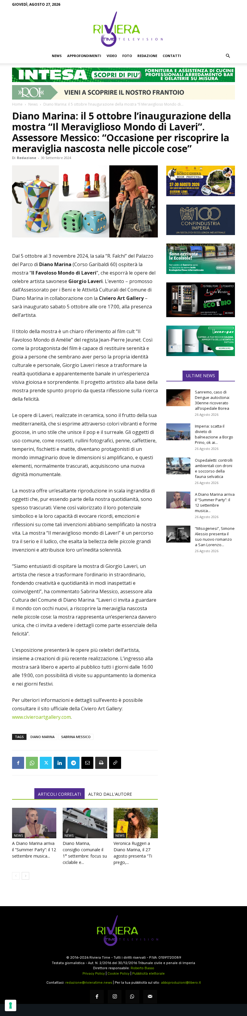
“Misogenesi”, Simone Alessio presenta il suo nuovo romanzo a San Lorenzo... (215, 536)
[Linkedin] (60, 763)
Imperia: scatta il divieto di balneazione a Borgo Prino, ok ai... (214, 434)
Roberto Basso (142, 968)
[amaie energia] (200, 259)
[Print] (101, 763)
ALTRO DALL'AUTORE (110, 794)
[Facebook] (18, 763)
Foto (127, 55)
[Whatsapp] (132, 997)
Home (17, 104)
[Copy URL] (115, 763)
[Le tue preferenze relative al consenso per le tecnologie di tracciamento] (10, 1005)
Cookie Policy (119, 974)
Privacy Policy (94, 974)
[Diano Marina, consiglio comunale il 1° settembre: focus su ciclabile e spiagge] (85, 823)
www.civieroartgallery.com (41, 717)
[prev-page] (16, 876)
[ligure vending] (200, 299)
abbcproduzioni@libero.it (181, 983)
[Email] (87, 763)
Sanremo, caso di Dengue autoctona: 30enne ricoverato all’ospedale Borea (212, 400)
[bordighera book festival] (200, 181)
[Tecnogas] (200, 341)
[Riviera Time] (123, 28)
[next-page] (25, 876)
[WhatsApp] (32, 763)
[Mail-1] (150, 997)
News (57, 55)
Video (112, 55)
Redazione (147, 55)
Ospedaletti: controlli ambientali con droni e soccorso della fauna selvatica (214, 468)
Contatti (172, 55)
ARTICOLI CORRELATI (59, 794)
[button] (227, 56)
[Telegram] (73, 763)
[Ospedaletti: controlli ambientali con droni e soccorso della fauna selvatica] (178, 465)
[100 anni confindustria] (200, 220)
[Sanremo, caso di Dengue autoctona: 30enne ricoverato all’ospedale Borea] (178, 397)
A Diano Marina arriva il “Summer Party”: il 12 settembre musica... (34, 849)
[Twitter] (46, 763)
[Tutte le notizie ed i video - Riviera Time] (123, 930)
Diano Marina (42, 736)
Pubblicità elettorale (148, 974)
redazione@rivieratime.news (88, 983)
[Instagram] (114, 997)
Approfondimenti (84, 55)
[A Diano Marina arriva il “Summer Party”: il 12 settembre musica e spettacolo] (34, 823)
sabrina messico (76, 736)
